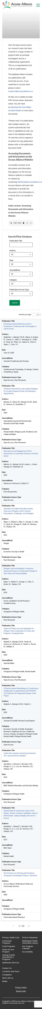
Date (11, 260)
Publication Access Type (19, 290)
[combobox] (21, 254)
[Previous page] (13, 926)
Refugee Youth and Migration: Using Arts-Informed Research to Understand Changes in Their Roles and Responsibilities (20, 571)
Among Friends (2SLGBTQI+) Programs (8, 957)
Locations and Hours (10, 971)
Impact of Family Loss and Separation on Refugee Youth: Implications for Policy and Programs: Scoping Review (19, 630)
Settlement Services (10, 963)
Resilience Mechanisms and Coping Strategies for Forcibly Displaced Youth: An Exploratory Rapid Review (21, 391)
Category (13, 280)
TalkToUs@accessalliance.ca (29, 182)
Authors (12, 251)
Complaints (7, 975)
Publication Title (15, 241)
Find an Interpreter (30, 938)
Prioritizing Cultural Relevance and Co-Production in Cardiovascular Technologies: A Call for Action (20, 326)
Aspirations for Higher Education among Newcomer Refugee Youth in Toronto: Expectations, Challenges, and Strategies (19, 511)
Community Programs (7, 942)
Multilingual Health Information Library (30, 942)
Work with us (7, 978)
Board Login (21, 991)
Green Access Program (8, 951)
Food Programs (8, 946)
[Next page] (28, 926)
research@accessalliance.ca (20, 91)
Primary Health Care (10, 938)
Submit (14, 303)
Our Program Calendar (27, 947)
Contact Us (7, 968)
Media (4, 981)
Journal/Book (14, 270)
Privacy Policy (21, 987)
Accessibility (27, 952)
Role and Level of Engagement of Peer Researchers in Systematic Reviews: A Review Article (21, 453)
